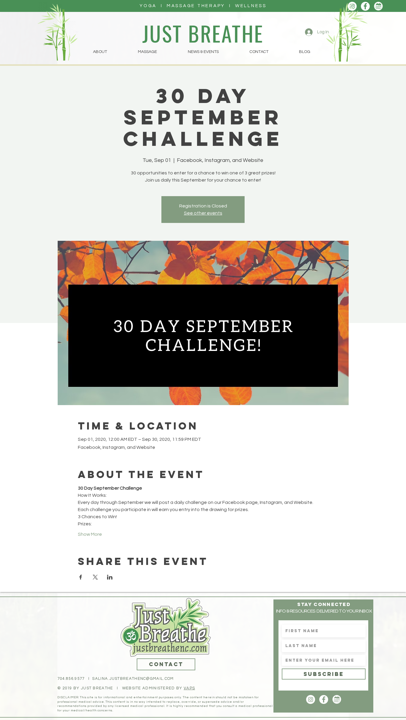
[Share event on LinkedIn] (110, 577)
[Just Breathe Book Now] (378, 6)
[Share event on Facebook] (81, 577)
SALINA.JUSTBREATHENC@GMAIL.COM (133, 679)
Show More (90, 534)
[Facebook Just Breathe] (365, 6)
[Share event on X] (95, 577)
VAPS (189, 688)
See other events (203, 213)
